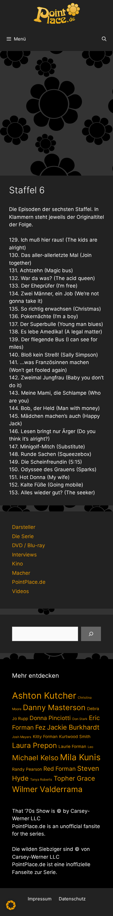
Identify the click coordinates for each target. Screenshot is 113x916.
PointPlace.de (29, 582)
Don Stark (79, 719)
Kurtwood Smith (74, 736)
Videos (20, 591)
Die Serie (23, 536)
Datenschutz (72, 899)
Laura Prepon (34, 745)
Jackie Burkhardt (73, 727)
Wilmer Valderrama (47, 789)
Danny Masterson (54, 707)
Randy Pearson (27, 769)
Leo (90, 747)
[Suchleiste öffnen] (104, 39)
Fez (40, 727)
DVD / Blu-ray (28, 545)
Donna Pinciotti (50, 718)
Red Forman (59, 768)
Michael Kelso (35, 757)
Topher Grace (74, 778)
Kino (17, 564)
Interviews (24, 555)
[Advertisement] (56, 110)
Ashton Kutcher (44, 695)
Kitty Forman (45, 736)
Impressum (40, 899)
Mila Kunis (80, 757)
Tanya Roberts (41, 780)
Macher (21, 573)
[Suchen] (91, 634)
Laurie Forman (72, 746)
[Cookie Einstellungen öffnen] (11, 908)
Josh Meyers (21, 737)
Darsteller (23, 527)
